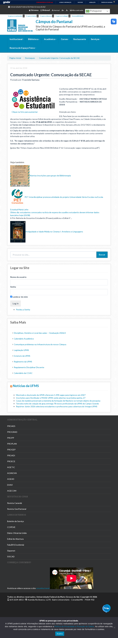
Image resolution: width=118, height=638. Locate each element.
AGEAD (10, 479)
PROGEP (11, 449)
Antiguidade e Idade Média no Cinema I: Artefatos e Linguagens (54, 231)
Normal (56, 10)
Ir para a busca (46, 16)
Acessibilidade (77, 16)
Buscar (102, 254)
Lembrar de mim (20, 297)
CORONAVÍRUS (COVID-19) (44, 2)
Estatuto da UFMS (22, 356)
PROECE (11, 461)
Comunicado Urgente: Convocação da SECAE (59, 58)
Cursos (64, 39)
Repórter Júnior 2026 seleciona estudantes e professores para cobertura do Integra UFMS (56, 406)
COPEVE (11, 527)
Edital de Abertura (15, 539)
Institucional (16, 39)
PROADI (11, 455)
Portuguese (95, 11)
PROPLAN (12, 443)
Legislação (92, 2)
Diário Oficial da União (17, 533)
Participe (80, 2)
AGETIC (11, 467)
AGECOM (11, 491)
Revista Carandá (14, 503)
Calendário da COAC (23, 373)
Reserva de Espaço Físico (22, 48)
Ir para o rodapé (62, 16)
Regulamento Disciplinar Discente (29, 367)
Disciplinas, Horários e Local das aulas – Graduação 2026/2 (40, 333)
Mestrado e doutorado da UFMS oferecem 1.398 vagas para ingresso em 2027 (50, 395)
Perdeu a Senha (23, 309)
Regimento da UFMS (23, 361)
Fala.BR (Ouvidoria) (15, 545)
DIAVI (10, 485)
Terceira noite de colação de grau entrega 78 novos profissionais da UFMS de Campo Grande (57, 403)
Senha (13, 287)
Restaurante (79, 39)
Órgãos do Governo (106, 2)
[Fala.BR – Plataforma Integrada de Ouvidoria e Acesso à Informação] (106, 608)
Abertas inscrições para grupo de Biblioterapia (50, 175)
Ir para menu (31, 16)
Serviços (95, 39)
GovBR (6, 2)
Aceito (60, 634)
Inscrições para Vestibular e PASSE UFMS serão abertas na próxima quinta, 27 (50, 398)
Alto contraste (77, 10)
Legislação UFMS (21, 350)
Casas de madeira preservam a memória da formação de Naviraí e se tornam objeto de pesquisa (58, 400)
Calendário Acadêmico (24, 338)
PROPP (10, 438)
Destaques (30, 58)
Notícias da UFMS (26, 386)
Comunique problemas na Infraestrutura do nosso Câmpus (40, 344)
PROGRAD (12, 432)
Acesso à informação (65, 2)
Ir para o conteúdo (15, 16)
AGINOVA (12, 473)
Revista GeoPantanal (16, 509)
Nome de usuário (18, 277)
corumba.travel (43, 588)
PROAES (11, 426)
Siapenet (11, 550)
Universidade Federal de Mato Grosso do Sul (27, 7)
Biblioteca (33, 39)
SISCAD (11, 556)
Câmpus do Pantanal (54, 21)
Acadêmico (49, 39)
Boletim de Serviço (15, 521)
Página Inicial (15, 58)
